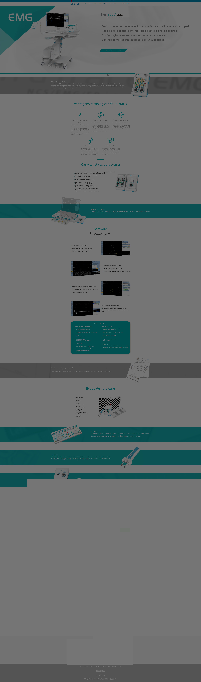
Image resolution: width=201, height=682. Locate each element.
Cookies (115, 678)
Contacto (114, 3)
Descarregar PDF (112, 75)
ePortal (129, 3)
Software (84, 75)
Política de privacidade (88, 678)
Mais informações (102, 75)
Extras (89, 75)
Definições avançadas (89, 348)
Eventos (95, 3)
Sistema (79, 75)
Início (85, 3)
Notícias (100, 3)
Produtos (89, 3)
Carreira (123, 3)
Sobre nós (105, 3)
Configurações (94, 75)
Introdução (74, 75)
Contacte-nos (73, 621)
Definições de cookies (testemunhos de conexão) (103, 678)
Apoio (110, 3)
